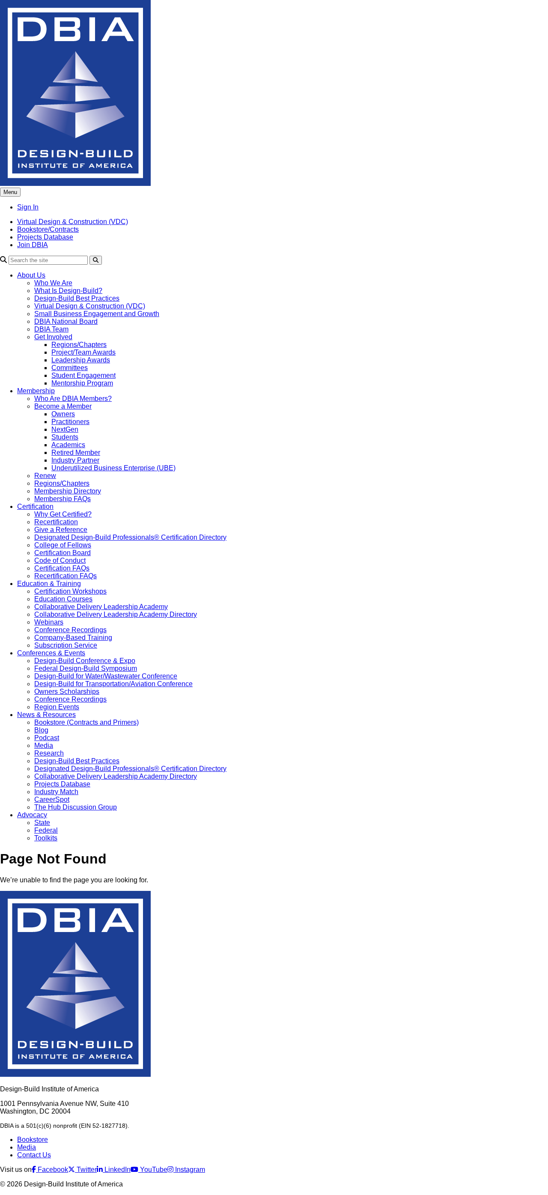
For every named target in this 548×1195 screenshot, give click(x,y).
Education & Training (49, 583)
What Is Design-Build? (68, 290)
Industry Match (56, 791)
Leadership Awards (80, 360)
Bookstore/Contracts (48, 229)
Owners (63, 414)
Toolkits (45, 838)
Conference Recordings (70, 629)
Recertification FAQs (65, 576)
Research (49, 753)
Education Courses (63, 599)
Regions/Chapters (79, 344)
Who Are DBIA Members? (73, 398)
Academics (68, 444)
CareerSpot (51, 799)
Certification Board (62, 552)
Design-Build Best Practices (76, 298)
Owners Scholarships (66, 691)
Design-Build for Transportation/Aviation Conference (113, 683)
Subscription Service (65, 645)
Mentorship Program (82, 383)
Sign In (28, 207)
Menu (10, 192)
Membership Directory (67, 491)
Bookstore (32, 1139)
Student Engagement (83, 375)
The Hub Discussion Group (75, 807)
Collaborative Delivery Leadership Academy (101, 606)
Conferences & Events (51, 653)
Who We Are (53, 283)
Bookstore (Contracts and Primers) (86, 722)
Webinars (48, 622)
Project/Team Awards (83, 352)
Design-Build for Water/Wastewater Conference (105, 676)
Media (43, 745)
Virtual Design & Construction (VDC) (72, 221)
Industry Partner (75, 460)
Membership (36, 390)
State (42, 822)
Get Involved (53, 337)
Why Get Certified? (63, 514)
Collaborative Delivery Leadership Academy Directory (115, 614)
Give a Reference (60, 529)
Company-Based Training (73, 637)
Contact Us (34, 1155)
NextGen (64, 429)
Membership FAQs (62, 498)
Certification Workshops (70, 591)
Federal (46, 830)
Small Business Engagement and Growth (96, 313)
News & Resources (46, 714)
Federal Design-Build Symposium (85, 668)
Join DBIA (32, 244)
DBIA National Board (66, 321)
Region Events (56, 707)
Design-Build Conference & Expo (84, 660)
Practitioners (70, 421)
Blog (41, 730)
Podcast (46, 737)
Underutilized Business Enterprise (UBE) (113, 468)
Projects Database (45, 237)
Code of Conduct (60, 560)
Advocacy (32, 815)
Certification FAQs (61, 568)
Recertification (56, 522)
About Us (31, 275)
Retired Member (75, 452)
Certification (35, 506)
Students (64, 437)
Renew (45, 475)
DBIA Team (51, 329)
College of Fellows (62, 545)
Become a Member (63, 406)
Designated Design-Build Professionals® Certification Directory (130, 537)
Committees (69, 367)
